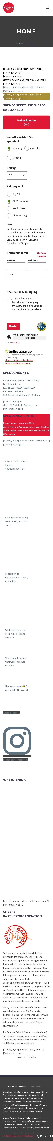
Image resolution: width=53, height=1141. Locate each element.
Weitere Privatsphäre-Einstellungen (18, 1135)
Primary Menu (47, 8)
